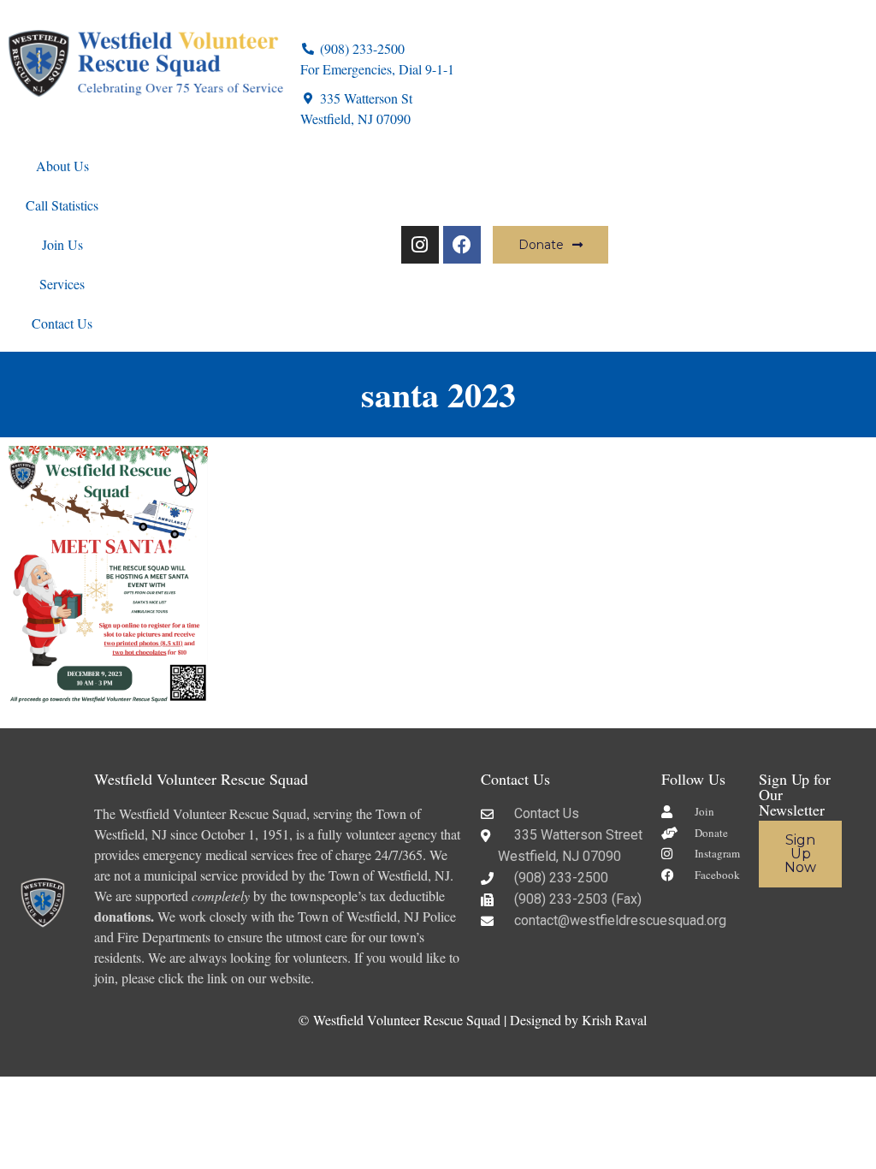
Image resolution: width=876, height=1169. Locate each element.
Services (62, 284)
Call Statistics (62, 205)
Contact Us (62, 323)
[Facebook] (462, 245)
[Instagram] (420, 245)
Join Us (62, 244)
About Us (62, 166)
